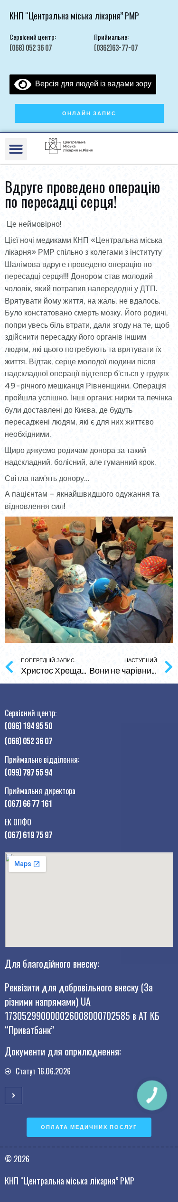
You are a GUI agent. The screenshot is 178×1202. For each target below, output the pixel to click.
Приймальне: (111, 37)
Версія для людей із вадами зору (91, 83)
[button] (89, 113)
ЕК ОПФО (18, 822)
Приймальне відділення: (42, 759)
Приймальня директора (40, 790)
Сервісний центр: (32, 37)
